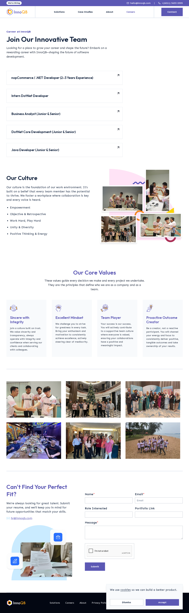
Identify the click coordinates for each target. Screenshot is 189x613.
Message (91, 522)
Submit (95, 566)
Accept (162, 602)
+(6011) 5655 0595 (172, 3)
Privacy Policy (100, 602)
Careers (130, 11)
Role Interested (96, 508)
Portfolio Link (145, 508)
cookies (125, 590)
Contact (172, 11)
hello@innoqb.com (140, 3)
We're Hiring (14, 3)
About (109, 11)
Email (139, 494)
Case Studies (85, 11)
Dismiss (126, 602)
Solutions (59, 11)
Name (90, 494)
